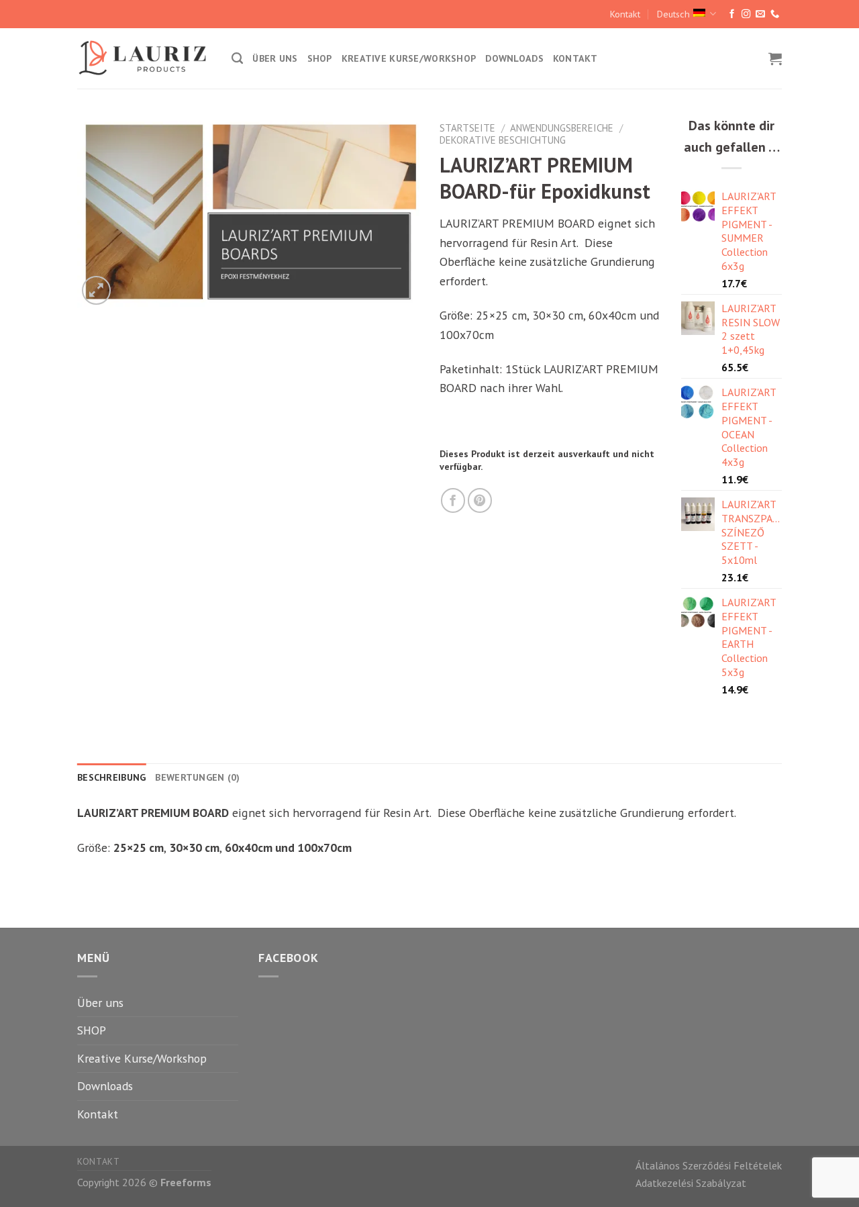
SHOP (319, 58)
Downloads (514, 58)
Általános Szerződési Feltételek (709, 1165)
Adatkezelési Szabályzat (691, 1183)
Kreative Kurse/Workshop (409, 58)
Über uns (274, 58)
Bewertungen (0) (197, 777)
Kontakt (625, 14)
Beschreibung (111, 777)
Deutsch (673, 14)
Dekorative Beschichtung (503, 140)
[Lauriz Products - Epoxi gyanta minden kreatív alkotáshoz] (144, 58)
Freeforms (185, 1182)
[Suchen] (237, 58)
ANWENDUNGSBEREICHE (561, 128)
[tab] (111, 777)
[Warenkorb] (775, 58)
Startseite (467, 128)
